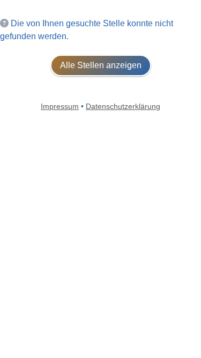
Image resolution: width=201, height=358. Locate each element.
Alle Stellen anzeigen (101, 65)
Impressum (60, 106)
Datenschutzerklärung (123, 106)
